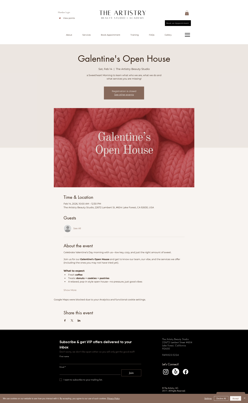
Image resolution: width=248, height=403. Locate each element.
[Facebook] (185, 371)
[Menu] (187, 35)
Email (63, 367)
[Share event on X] (72, 320)
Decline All (221, 398)
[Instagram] (165, 371)
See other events (124, 94)
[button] (187, 12)
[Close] (244, 398)
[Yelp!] (175, 371)
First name (64, 356)
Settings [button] (208, 398)
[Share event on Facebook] (65, 320)
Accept (235, 398)
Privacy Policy (113, 398)
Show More (70, 290)
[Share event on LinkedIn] (79, 320)
